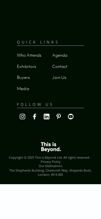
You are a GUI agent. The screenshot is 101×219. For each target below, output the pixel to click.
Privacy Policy (51, 161)
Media (23, 88)
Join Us (59, 77)
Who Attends (29, 55)
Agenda (59, 55)
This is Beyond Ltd (48, 157)
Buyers (23, 77)
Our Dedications (50, 166)
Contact (59, 66)
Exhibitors (26, 66)
